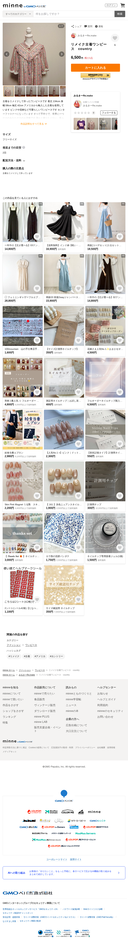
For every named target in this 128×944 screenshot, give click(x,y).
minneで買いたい (13, 699)
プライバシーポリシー (85, 747)
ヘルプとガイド (106, 699)
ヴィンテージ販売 (45, 705)
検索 (119, 13)
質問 (90, 26)
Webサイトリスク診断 (93, 909)
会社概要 (101, 747)
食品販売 (39, 699)
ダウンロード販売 (45, 711)
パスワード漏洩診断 (71, 909)
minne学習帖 (73, 699)
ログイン (111, 5)
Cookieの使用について (39, 747)
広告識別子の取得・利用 (62, 747)
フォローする (109, 112)
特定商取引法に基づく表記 (15, 747)
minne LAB (40, 721)
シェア (78, 26)
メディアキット (10, 752)
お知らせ (102, 693)
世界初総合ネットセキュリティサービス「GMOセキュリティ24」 (31, 909)
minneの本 (72, 711)
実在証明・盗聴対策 (11, 917)
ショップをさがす (13, 711)
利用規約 (102, 705)
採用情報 (111, 747)
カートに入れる (95, 67)
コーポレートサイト (56, 859)
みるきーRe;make (87, 35)
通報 (100, 26)
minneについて (12, 693)
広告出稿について (76, 725)
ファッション (14, 645)
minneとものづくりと (79, 693)
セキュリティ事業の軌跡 (30, 921)
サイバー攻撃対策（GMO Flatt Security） (97, 917)
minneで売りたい (44, 693)
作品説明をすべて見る (32, 123)
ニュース (71, 705)
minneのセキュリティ (110, 711)
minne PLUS (41, 716)
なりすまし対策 (9, 921)
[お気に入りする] (115, 38)
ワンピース (31, 645)
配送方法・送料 (12, 160)
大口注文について (76, 731)
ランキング (9, 716)
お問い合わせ (105, 716)
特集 (5, 722)
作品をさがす (11, 705)
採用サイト (76, 859)
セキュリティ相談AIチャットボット (18, 913)
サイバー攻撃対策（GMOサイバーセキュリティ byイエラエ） (50, 917)
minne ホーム (9, 670)
